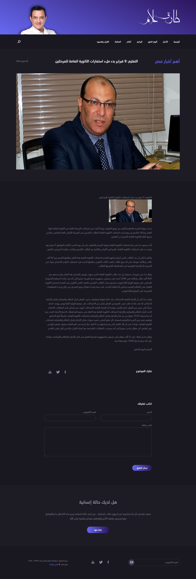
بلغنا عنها (98, 530)
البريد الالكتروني (89, 412)
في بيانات (53, 564)
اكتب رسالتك (147, 425)
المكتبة (118, 41)
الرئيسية (177, 41)
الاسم (149, 412)
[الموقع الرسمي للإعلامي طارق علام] (159, 16)
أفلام (129, 41)
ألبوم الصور (152, 41)
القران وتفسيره (103, 41)
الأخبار (165, 41)
